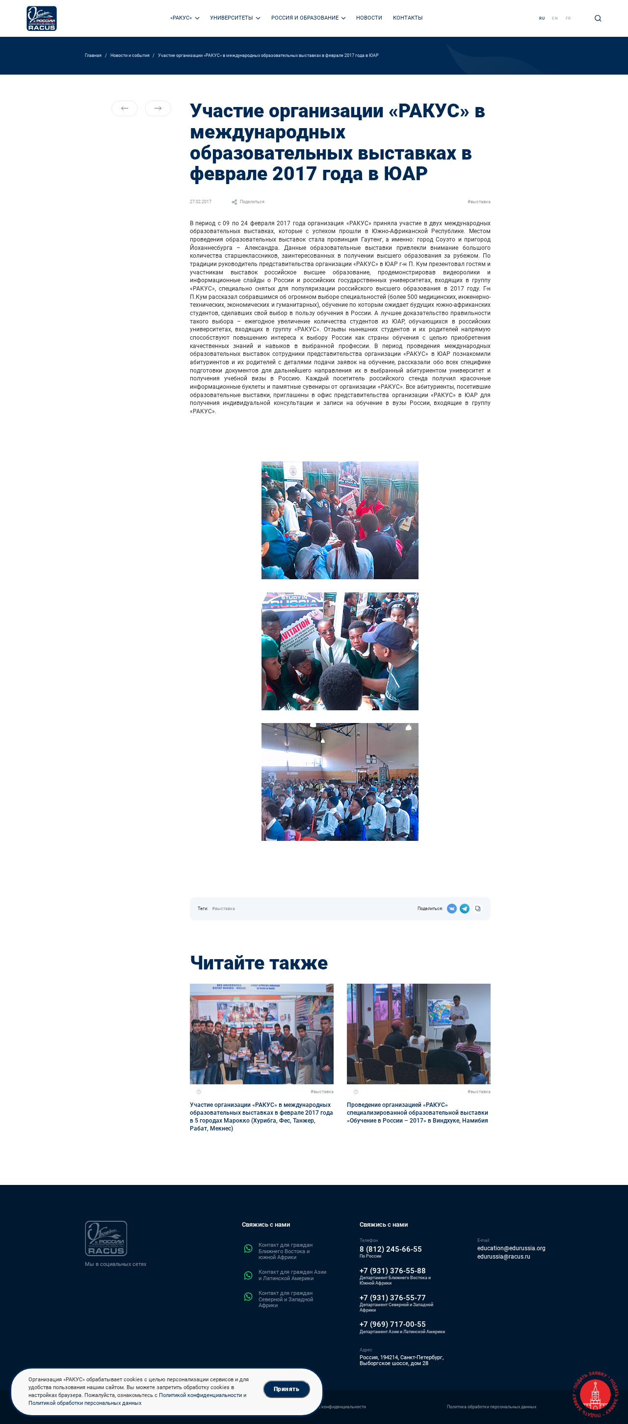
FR (568, 18)
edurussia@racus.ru (503, 1257)
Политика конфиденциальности (333, 1406)
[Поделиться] (452, 909)
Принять (286, 1389)
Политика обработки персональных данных (491, 1406)
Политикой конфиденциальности (200, 1395)
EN (555, 18)
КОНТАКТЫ (408, 18)
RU (542, 18)
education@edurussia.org (511, 1248)
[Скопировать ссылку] (478, 909)
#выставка (479, 201)
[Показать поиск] (598, 18)
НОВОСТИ (369, 18)
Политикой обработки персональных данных (84, 1403)
